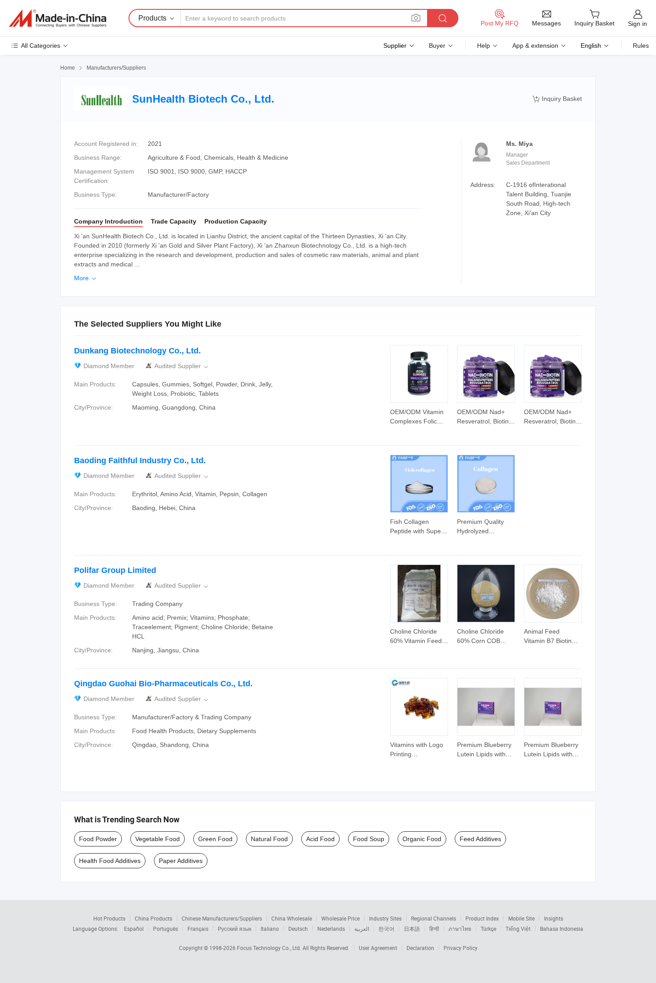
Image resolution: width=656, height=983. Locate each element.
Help (483, 45)
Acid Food (320, 838)
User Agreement (378, 947)
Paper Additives (181, 860)
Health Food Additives (110, 860)
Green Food (215, 838)
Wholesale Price (340, 918)
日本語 (412, 928)
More (86, 278)
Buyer (437, 45)
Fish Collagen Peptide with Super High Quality (416, 531)
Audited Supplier (182, 366)
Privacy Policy (460, 947)
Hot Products (109, 918)
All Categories (40, 45)
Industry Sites (385, 918)
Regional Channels (433, 918)
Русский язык (234, 928)
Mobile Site (521, 918)
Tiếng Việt (518, 928)
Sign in (637, 23)
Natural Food (269, 838)
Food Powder (98, 838)
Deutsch (298, 928)
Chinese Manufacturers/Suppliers (222, 918)
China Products (153, 918)
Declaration (420, 947)
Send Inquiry (419, 416)
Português (165, 928)
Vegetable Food (157, 838)
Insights (553, 918)
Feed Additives (480, 838)
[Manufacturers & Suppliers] (57, 18)
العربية (361, 928)
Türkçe (488, 928)
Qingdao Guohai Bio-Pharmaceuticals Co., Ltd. (163, 683)
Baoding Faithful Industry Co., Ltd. (140, 460)
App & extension (535, 45)
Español (134, 928)
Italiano (270, 928)
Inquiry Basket (557, 99)
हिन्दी (434, 928)
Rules (641, 45)
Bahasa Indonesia (561, 928)
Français (197, 928)
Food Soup (368, 838)
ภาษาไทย (459, 928)
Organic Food (422, 838)
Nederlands (331, 928)
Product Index (482, 918)
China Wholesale (291, 918)
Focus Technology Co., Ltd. (270, 947)
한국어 (386, 928)
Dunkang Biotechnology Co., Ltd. (137, 350)
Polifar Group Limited (115, 570)
